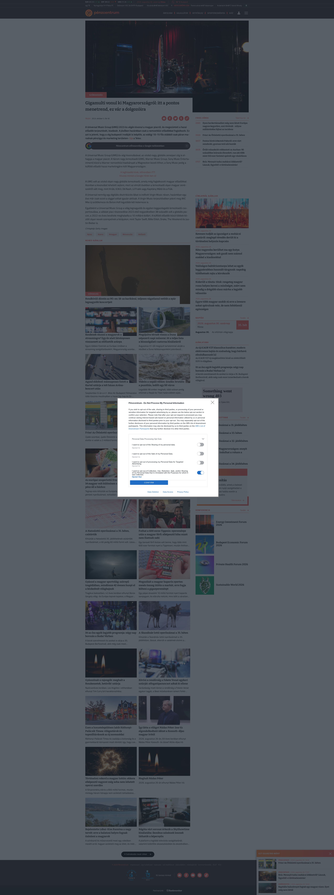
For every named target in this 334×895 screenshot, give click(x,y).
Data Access (168, 492)
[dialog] (168, 447)
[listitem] (168, 438)
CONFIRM (149, 483)
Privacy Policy (183, 492)
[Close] (213, 403)
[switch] (200, 444)
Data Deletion (153, 492)
